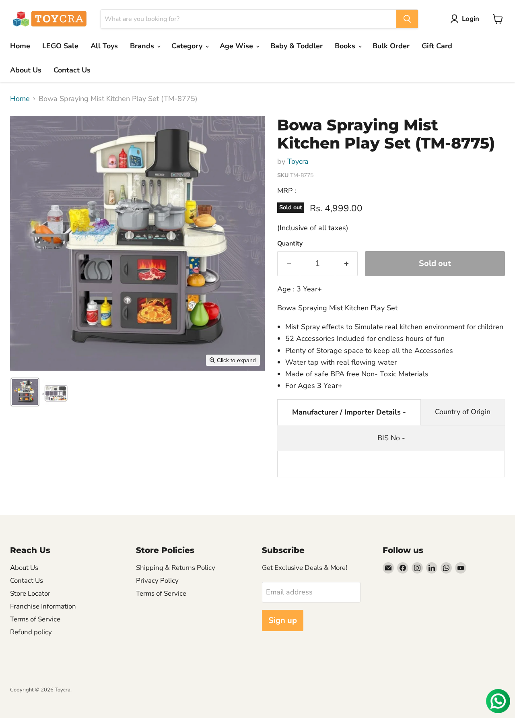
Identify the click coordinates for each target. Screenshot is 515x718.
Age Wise (237, 46)
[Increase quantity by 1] (346, 263)
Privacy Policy (157, 580)
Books (346, 46)
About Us (25, 70)
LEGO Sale (60, 46)
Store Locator (30, 593)
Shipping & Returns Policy (175, 567)
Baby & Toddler (296, 46)
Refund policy (31, 632)
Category (187, 46)
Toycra (298, 161)
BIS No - (391, 438)
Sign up (282, 620)
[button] (466, 19)
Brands (143, 46)
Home (20, 46)
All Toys (104, 46)
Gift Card (437, 46)
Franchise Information (43, 606)
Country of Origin (462, 412)
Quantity (290, 243)
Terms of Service (35, 619)
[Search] (407, 19)
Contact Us (72, 70)
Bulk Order (391, 46)
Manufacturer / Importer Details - (349, 412)
